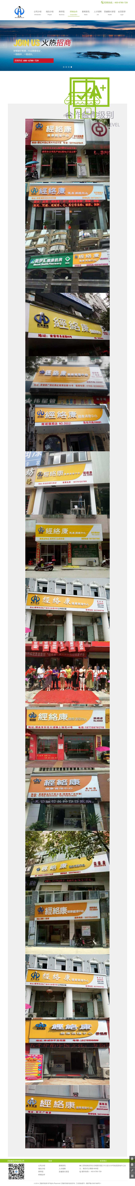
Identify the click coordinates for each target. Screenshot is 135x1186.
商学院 (62, 12)
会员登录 (122, 12)
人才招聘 (98, 12)
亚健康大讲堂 (109, 12)
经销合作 (74, 12)
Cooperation (73, 14)
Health (110, 14)
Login (122, 14)
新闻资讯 (86, 12)
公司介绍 (37, 12)
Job (98, 14)
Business (61, 14)
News (85, 14)
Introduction (37, 14)
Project (50, 14)
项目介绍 (49, 12)
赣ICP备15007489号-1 (93, 1183)
